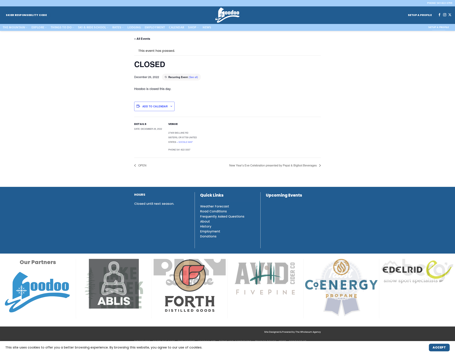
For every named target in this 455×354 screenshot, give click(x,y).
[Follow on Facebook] (439, 15)
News (207, 27)
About (205, 221)
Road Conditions (213, 211)
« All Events (142, 39)
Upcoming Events (284, 195)
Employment (155, 27)
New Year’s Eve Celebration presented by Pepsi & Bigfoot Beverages (273, 165)
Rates (116, 27)
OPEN (142, 165)
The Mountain (14, 27)
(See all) (193, 77)
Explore (37, 27)
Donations (208, 236)
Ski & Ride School (92, 27)
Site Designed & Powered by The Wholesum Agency (292, 332)
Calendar (176, 27)
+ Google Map (185, 141)
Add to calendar (155, 106)
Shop (192, 27)
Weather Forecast (214, 206)
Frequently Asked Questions (222, 216)
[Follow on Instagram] (444, 15)
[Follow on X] (449, 15)
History (205, 226)
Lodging (134, 27)
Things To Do (61, 27)
